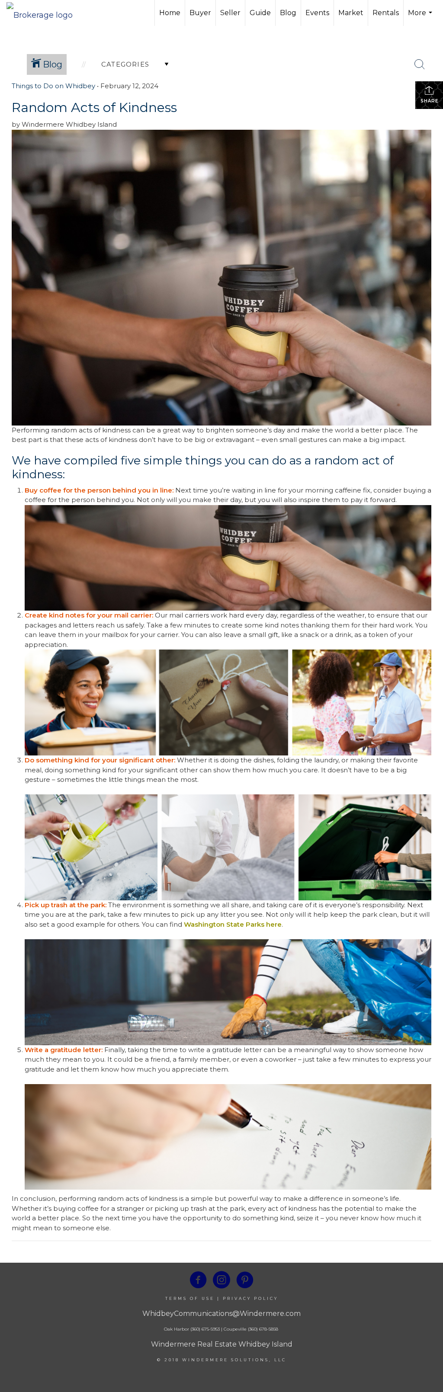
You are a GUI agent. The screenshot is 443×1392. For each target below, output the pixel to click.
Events (317, 13)
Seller (230, 13)
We (21, 460)
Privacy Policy (250, 1298)
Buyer (200, 13)
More (421, 17)
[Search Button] (419, 64)
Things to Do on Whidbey (53, 86)
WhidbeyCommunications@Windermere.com (221, 1313)
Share (429, 101)
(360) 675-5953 (204, 1329)
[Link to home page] (43, 13)
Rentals (385, 13)
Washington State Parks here (233, 924)
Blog (288, 13)
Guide (260, 13)
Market (350, 13)
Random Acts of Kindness (94, 107)
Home (169, 13)
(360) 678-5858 (263, 1329)
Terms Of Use (190, 1298)
